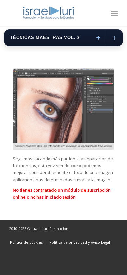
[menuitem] (114, 13)
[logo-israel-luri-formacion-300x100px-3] (52, 13)
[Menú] (114, 13)
